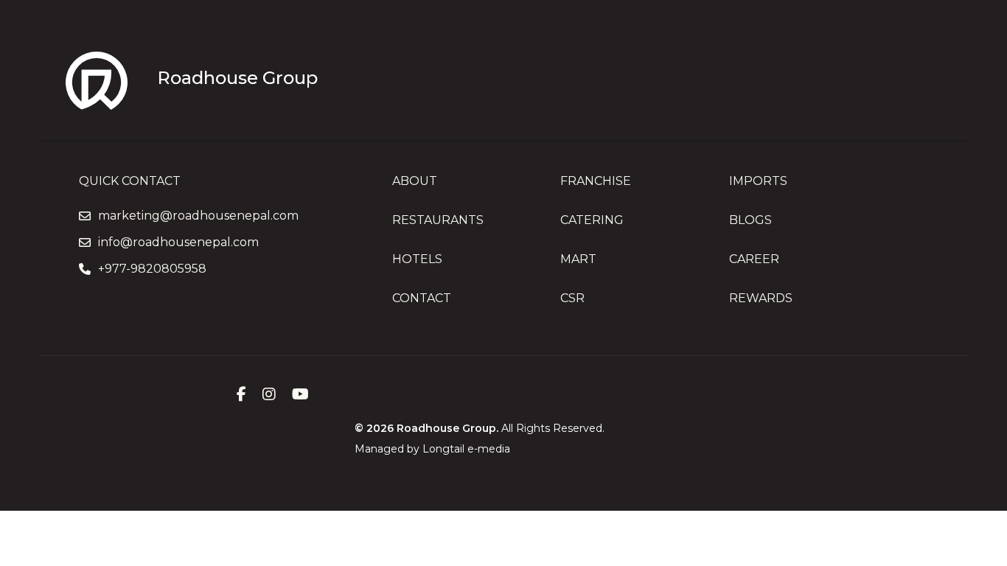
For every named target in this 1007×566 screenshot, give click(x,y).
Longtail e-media (466, 448)
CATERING (592, 220)
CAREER (754, 259)
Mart (578, 259)
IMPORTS (758, 181)
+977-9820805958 (152, 269)
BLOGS (750, 220)
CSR (572, 298)
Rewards (760, 298)
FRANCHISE (595, 181)
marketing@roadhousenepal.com (198, 216)
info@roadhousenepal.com (178, 242)
